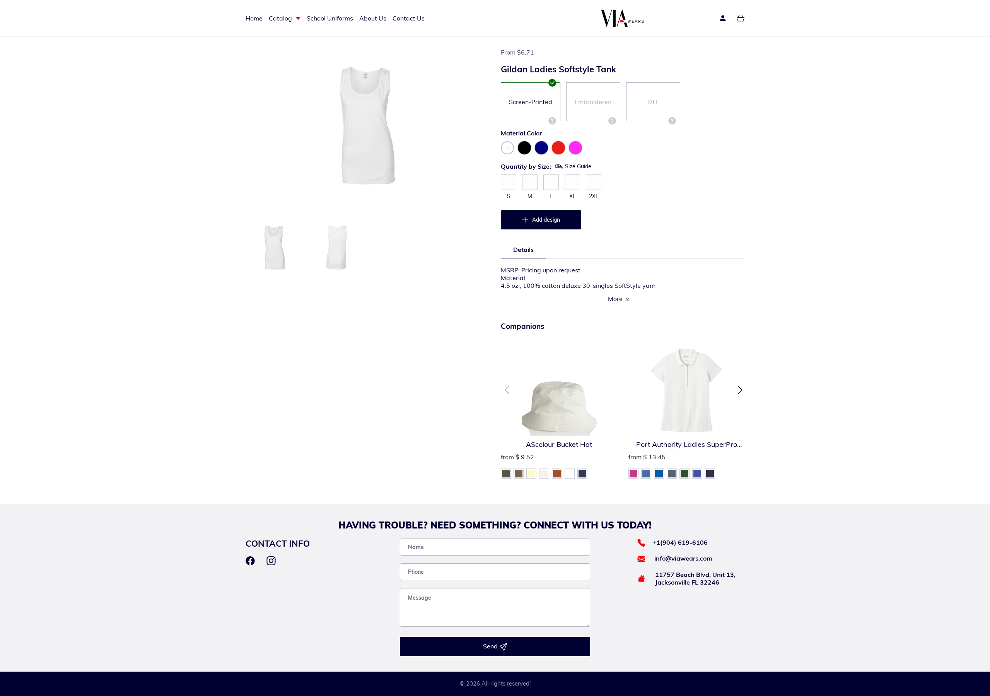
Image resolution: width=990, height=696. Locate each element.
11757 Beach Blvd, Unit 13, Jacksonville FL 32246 (695, 578)
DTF (653, 102)
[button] (740, 389)
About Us (372, 18)
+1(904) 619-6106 (680, 542)
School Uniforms (330, 18)
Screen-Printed (530, 102)
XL (572, 196)
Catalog (280, 18)
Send (491, 646)
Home (254, 18)
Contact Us (409, 18)
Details (523, 249)
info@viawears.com (683, 558)
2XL (594, 196)
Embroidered (593, 102)
